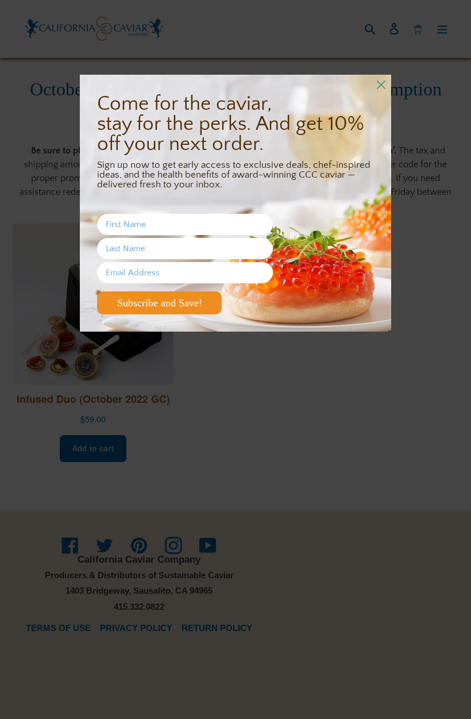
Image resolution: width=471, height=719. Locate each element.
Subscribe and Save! (159, 303)
